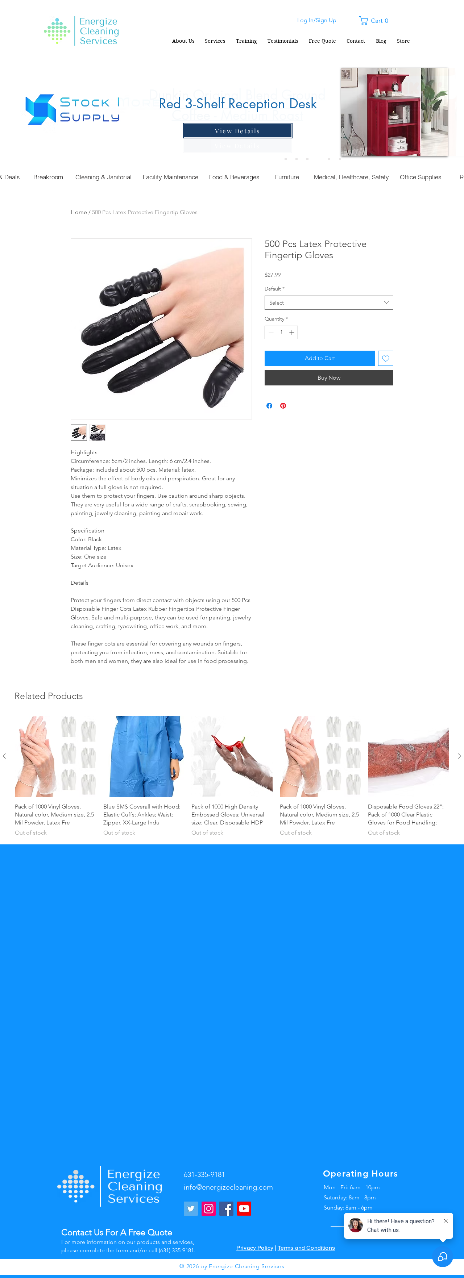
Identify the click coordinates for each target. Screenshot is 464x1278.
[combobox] (329, 303)
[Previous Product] (4, 756)
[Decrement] (270, 332)
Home (79, 212)
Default (275, 288)
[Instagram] (209, 1209)
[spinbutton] (281, 332)
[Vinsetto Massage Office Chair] (340, 159)
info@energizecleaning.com (228, 1187)
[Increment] (292, 332)
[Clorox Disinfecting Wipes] (329, 159)
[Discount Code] (286, 159)
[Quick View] (55, 756)
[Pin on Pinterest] (283, 405)
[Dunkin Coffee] (307, 159)
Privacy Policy (254, 1247)
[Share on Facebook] (269, 405)
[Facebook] (226, 1209)
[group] (232, 776)
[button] (376, 20)
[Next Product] (459, 756)
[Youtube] (244, 1209)
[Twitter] (191, 1209)
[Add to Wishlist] (385, 358)
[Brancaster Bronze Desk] (296, 159)
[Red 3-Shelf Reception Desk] (318, 159)
